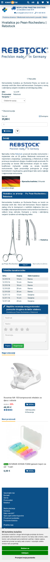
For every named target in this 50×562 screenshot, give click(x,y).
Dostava (7, 511)
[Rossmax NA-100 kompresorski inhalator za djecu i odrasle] (25, 377)
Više (24, 265)
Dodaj (9, 131)
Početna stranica (9, 17)
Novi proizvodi (8, 419)
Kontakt (7, 495)
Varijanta (6, 97)
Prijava (7, 346)
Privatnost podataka (11, 518)
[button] (37, 2)
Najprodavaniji (8, 353)
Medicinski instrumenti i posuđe (29, 17)
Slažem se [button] (25, 548)
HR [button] (33, 2)
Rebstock (18, 154)
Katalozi (7, 503)
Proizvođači (8, 500)
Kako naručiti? (9, 513)
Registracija (18, 346)
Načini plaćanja (9, 508)
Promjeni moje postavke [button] (25, 558)
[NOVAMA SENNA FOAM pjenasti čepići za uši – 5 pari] (25, 443)
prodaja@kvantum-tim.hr (24, 13)
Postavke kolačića (10, 521)
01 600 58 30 (40, 13)
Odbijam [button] (25, 553)
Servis (6, 498)
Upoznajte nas (9, 493)
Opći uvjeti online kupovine (14, 516)
